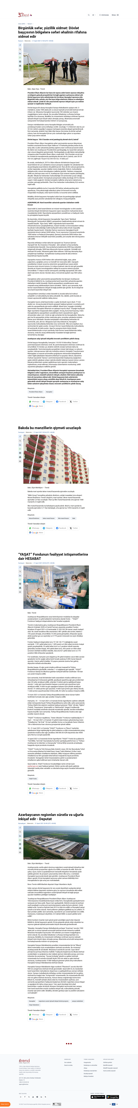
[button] (20, 45)
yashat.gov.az (33, 766)
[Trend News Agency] (24, 1061)
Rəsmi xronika (68, 1065)
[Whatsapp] (20, 1097)
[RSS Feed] (45, 1097)
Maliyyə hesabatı (89, 1076)
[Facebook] (25, 1097)
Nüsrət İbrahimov (34, 518)
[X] (29, 1097)
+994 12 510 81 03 (24, 1082)
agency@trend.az (23, 1084)
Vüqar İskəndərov (34, 1005)
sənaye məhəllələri (77, 1001)
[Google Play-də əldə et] (112, 1097)
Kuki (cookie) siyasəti (109, 1071)
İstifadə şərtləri (107, 1062)
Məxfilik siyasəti (107, 1065)
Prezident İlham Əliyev (36, 392)
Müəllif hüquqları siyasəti (110, 1068)
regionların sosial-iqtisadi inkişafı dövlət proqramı (53, 1001)
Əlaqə (85, 1068)
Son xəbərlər (67, 1062)
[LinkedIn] (41, 1097)
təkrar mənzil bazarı (49, 518)
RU (117, 1104)
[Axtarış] (89, 15)
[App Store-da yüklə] (98, 1097)
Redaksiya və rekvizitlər (90, 1065)
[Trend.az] (25, 15)
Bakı (73, 518)
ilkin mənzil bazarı (63, 518)
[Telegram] (37, 1097)
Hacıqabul (49, 392)
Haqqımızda (87, 1062)
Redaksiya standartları (90, 1071)
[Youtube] (33, 1097)
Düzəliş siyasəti (88, 1073)
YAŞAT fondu (33, 778)
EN (110, 1104)
